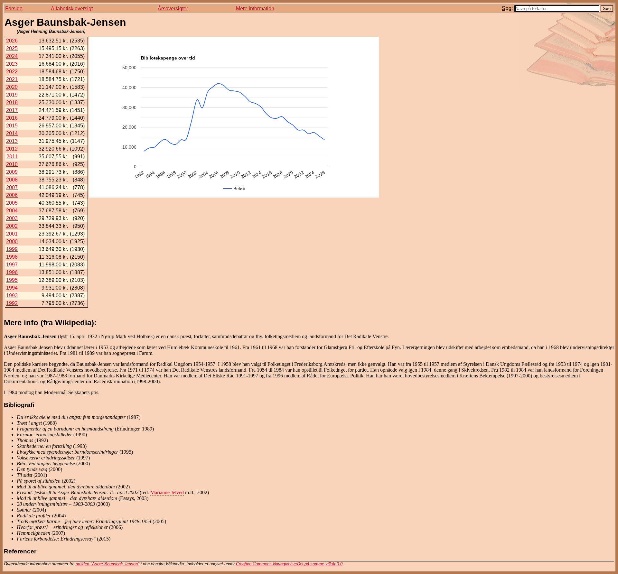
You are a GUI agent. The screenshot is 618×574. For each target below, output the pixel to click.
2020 (12, 87)
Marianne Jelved (167, 492)
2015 (12, 125)
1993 (12, 295)
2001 (12, 233)
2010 (12, 164)
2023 (12, 64)
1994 (12, 288)
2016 (12, 118)
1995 (12, 280)
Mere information (255, 8)
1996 (12, 272)
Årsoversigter (173, 8)
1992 (12, 303)
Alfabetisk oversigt (72, 8)
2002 (12, 226)
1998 (12, 257)
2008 (12, 179)
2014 (12, 133)
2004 (12, 210)
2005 (12, 203)
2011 (12, 156)
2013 (12, 141)
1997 (12, 264)
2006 (12, 195)
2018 (12, 102)
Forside (14, 8)
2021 (12, 79)
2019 (12, 94)
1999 (12, 249)
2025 (12, 48)
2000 (12, 241)
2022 (12, 71)
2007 (12, 187)
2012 (12, 149)
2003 (12, 218)
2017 (12, 110)
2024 (12, 56)
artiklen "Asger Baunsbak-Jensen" (107, 563)
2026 (12, 40)
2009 (12, 172)
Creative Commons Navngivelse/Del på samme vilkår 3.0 (289, 563)
